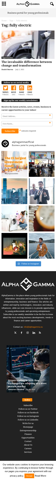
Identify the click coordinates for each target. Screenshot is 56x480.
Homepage (28, 427)
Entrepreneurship (28, 430)
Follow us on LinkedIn (28, 419)
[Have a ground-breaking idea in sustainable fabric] (14, 218)
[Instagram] (28, 333)
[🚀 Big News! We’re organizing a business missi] (14, 191)
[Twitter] (16, 333)
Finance (28, 434)
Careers (28, 448)
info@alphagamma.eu (33, 327)
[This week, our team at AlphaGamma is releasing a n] (42, 246)
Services (28, 452)
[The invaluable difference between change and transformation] (28, 45)
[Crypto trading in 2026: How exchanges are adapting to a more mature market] (28, 370)
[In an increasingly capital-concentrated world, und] (14, 164)
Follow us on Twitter (28, 409)
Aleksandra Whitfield (16, 389)
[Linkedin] (34, 333)
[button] (51, 4)
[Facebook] (22, 333)
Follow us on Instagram (28, 416)
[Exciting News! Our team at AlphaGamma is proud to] (42, 164)
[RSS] (40, 333)
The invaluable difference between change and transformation (26, 63)
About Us (28, 444)
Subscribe (28, 405)
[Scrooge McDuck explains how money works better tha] (14, 246)
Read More (40, 475)
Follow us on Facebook (28, 412)
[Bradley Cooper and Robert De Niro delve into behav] (42, 218)
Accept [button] (29, 476)
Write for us (28, 423)
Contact (28, 441)
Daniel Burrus (7, 69)
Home (4, 20)
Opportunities (7, 58)
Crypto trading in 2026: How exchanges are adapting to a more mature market (27, 383)
